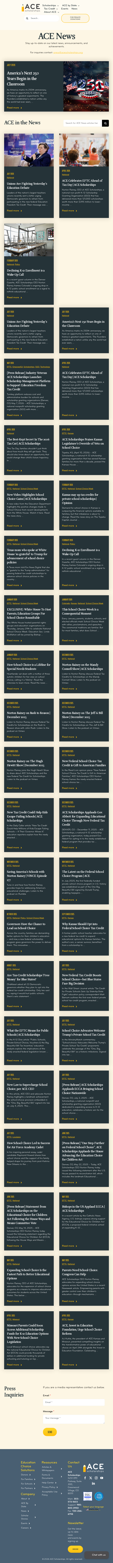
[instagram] (96, 1478)
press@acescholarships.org (68, 52)
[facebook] (85, 1478)
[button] (96, 1555)
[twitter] (90, 1478)
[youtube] (101, 1478)
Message (48, 1411)
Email (47, 1395)
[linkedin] (93, 1483)
